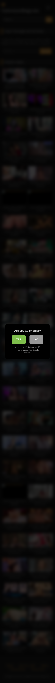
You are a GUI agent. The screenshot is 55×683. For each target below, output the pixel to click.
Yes (18, 339)
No (36, 339)
